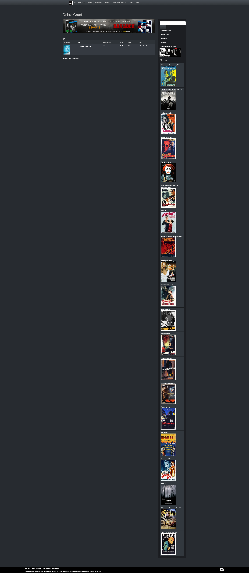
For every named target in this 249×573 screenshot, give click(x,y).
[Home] (71, 3)
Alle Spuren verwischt (168, 383)
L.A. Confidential (166, 260)
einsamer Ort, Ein (166, 137)
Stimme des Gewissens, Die (170, 65)
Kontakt (163, 42)
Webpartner (165, 34)
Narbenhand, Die (166, 113)
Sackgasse (164, 433)
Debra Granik (143, 46)
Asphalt (163, 211)
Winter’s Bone (84, 46)
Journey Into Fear (167, 285)
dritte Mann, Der (166, 358)
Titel (79, 42)
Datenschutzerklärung (168, 46)
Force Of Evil (165, 309)
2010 (121, 46)
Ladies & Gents (134, 2)
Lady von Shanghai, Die (169, 532)
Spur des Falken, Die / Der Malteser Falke (169, 186)
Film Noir (98, 2)
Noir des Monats (119, 2)
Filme (107, 2)
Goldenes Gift (165, 459)
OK (222, 570)
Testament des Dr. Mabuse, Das (171, 236)
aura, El (163, 484)
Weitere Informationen (95, 571)
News (90, 2)
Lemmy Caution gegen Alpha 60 (171, 89)
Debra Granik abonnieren (71, 58)
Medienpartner (166, 31)
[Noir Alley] (175, 52)
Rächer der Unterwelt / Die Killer (171, 508)
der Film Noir (79, 2)
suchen (163, 27)
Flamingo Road (166, 162)
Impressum (164, 38)
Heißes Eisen (165, 334)
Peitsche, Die (165, 407)
